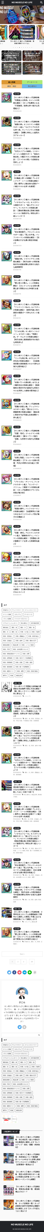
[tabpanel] (22, 35)
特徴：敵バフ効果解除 (22, 667)
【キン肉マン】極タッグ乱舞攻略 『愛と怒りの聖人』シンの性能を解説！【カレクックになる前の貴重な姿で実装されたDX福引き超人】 (27, 285)
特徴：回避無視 (7, 662)
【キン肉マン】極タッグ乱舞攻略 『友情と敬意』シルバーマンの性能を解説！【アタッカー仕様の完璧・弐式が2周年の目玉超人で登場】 (27, 460)
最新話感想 (6, 645)
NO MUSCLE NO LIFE (22, 2)
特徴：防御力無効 (32, 671)
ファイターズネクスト (21, 619)
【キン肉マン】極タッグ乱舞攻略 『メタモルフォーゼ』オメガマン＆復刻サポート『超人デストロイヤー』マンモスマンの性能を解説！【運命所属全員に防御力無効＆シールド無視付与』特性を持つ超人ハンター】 (27, 208)
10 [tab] (32, 47)
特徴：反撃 (26, 653)
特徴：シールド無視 (28, 645)
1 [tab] (13, 47)
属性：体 (14, 627)
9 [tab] (30, 47)
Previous (2, 36)
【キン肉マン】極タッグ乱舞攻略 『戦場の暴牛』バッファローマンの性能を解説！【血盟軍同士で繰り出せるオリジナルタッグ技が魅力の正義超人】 (27, 511)
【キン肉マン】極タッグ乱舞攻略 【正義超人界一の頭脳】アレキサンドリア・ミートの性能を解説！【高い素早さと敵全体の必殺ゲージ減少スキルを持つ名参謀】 (27, 180)
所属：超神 (19, 640)
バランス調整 (7, 619)
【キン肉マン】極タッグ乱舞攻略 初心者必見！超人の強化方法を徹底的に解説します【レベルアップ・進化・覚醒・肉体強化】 (27, 1142)
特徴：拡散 (19, 662)
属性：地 (31, 627)
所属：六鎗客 (36, 632)
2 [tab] (15, 47)
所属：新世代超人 (33, 636)
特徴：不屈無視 (24, 720)
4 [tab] (19, 47)
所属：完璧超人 (7, 636)
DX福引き (6, 610)
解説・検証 (11, 86)
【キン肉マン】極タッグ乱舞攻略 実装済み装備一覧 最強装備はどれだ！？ (27, 1189)
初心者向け (32, 86)
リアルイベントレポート (10, 623)
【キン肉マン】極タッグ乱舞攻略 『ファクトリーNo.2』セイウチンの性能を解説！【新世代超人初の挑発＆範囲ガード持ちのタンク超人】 (27, 309)
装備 (11, 675)
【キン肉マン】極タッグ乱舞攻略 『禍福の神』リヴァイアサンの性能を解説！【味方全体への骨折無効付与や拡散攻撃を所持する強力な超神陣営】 (27, 261)
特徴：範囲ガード (8, 671)
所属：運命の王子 (31, 640)
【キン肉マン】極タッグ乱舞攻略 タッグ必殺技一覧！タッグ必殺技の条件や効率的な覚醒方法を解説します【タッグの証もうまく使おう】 (27, 1206)
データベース (32, 82)
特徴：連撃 (20, 671)
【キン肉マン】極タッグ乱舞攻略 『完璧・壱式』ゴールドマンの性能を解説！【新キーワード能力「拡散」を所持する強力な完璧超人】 (27, 436)
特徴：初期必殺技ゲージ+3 (11, 653)
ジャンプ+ (28, 696)
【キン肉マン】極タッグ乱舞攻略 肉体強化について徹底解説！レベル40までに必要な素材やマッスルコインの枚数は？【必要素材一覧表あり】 (27, 1159)
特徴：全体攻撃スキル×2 (20, 649)
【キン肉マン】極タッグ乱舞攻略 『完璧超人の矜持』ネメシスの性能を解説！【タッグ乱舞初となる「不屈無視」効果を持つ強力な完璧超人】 (27, 102)
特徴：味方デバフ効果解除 (24, 658)
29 (32, 962)
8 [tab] (28, 47)
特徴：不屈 (6, 649)
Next (42, 36)
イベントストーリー (31, 610)
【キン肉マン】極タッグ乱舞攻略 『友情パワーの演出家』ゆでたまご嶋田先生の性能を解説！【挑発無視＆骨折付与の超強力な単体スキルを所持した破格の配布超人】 (27, 385)
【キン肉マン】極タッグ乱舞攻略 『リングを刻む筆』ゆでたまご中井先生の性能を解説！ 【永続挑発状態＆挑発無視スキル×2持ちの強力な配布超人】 (27, 360)
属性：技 (14, 632)
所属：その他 (24, 632)
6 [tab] (24, 47)
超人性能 (11, 82)
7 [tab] (26, 47)
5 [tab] (21, 47)
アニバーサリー (16, 610)
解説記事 (19, 675)
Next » (22, 954)
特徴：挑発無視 (7, 667)
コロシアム (17, 614)
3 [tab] (17, 47)
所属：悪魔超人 (20, 636)
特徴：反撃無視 (7, 658)
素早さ (5, 675)
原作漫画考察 (35, 623)
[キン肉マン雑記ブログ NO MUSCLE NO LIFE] (25, 972)
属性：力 (23, 627)
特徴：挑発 (29, 662)
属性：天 (5, 632)
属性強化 (5, 627)
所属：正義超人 (7, 640)
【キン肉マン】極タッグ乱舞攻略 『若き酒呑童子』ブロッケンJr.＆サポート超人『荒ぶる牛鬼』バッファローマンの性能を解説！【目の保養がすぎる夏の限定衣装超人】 (27, 868)
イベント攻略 (7, 614)
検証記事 (15, 645)
